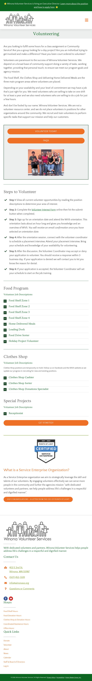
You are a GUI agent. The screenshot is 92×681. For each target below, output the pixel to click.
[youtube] (11, 599)
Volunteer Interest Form (44, 209)
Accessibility (60, 677)
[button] (46, 301)
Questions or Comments (21, 588)
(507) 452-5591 (17, 577)
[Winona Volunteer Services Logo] (20, 14)
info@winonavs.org (19, 583)
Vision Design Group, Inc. (73, 677)
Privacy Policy (51, 677)
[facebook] (6, 599)
